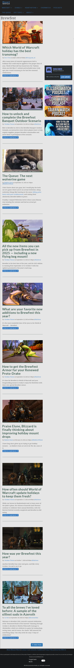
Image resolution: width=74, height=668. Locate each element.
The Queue (6, 12)
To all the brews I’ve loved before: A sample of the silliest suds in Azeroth (20, 610)
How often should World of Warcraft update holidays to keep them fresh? (22, 492)
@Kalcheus (37, 124)
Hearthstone (31, 8)
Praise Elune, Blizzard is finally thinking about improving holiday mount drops (20, 431)
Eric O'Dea (7, 57)
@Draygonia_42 (30, 57)
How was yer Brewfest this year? (21, 555)
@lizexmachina (33, 617)
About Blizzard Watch (13, 650)
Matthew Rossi (8, 182)
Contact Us (25, 650)
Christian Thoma (9, 124)
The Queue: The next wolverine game (17, 177)
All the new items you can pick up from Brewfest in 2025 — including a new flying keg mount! (20, 251)
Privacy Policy (49, 650)
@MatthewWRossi (7, 184)
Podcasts (57, 8)
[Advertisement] (60, 26)
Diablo (18, 8)
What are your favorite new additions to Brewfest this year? (22, 312)
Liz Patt (6, 617)
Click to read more (10, 75)
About (29, 12)
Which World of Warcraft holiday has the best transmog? (20, 51)
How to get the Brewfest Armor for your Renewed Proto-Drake (20, 370)
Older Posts (37, 645)
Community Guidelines (36, 650)
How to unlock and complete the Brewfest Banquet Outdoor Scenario (21, 117)
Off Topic (18, 12)
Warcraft (6, 8)
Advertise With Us (60, 650)
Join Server (65, 77)
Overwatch (46, 8)
